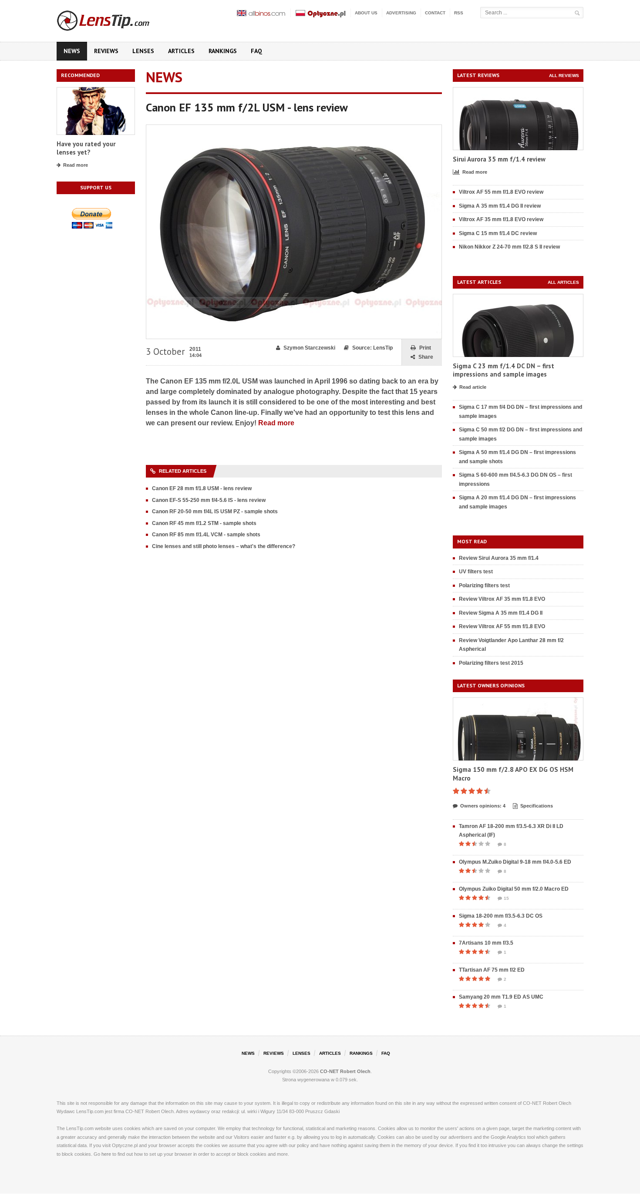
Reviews (106, 51)
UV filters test (476, 572)
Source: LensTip (372, 348)
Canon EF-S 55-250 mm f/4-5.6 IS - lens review (209, 500)
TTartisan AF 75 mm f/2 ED (492, 970)
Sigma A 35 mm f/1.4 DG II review (500, 206)
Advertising (401, 12)
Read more (75, 165)
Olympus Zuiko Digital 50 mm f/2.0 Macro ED (514, 889)
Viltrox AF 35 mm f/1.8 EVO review (501, 219)
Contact (435, 12)
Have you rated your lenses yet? (86, 148)
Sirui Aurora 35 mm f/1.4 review (499, 159)
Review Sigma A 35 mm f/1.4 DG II (500, 613)
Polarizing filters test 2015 (491, 663)
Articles (181, 51)
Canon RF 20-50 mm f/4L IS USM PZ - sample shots (215, 511)
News (72, 51)
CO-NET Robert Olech (345, 1071)
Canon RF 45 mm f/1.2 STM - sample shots (204, 523)
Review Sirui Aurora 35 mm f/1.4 (499, 558)
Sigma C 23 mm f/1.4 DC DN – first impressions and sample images (503, 370)
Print (425, 348)
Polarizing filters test (484, 585)
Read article (472, 387)
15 (506, 898)
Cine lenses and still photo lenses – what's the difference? (223, 546)
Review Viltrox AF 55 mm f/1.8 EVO (502, 626)
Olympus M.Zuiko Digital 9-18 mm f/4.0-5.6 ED (515, 862)
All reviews (564, 75)
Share (425, 357)
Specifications (536, 805)
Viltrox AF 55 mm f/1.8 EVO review (501, 192)
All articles (563, 282)
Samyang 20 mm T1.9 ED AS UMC (501, 997)
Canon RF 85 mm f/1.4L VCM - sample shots (206, 535)
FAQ (256, 51)
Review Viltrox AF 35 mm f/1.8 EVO (502, 599)
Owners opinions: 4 (482, 805)
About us (366, 12)
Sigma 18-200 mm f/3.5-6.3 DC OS (500, 916)
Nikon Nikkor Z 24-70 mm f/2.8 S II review (509, 247)
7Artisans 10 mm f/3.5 (486, 943)
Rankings (223, 51)
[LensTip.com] (115, 18)
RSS (458, 12)
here (106, 1154)
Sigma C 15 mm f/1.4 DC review (498, 233)
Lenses (143, 51)
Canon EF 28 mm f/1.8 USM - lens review (202, 488)
